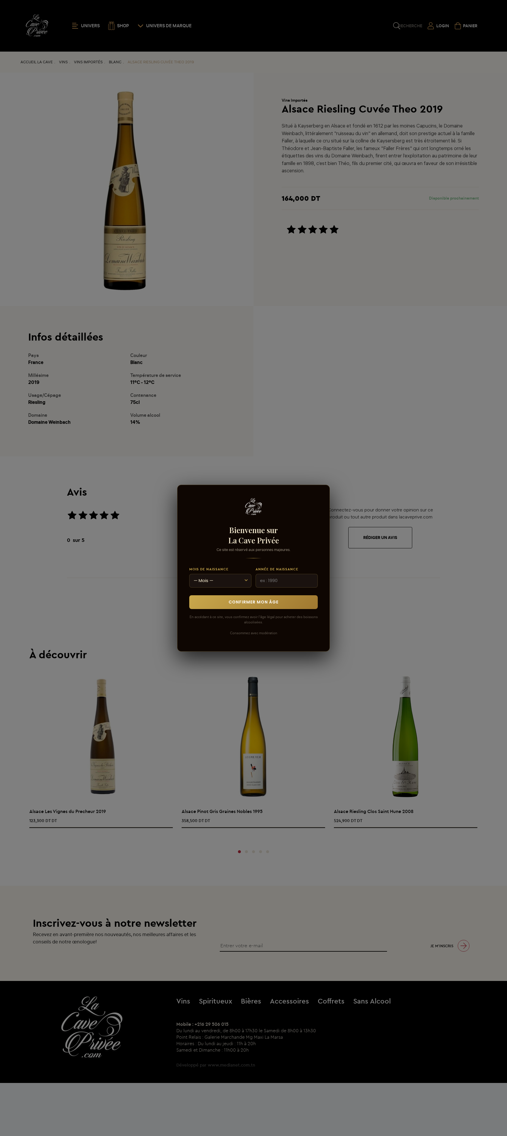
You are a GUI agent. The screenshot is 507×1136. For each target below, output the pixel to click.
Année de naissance (277, 569)
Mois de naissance (209, 569)
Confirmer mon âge (253, 602)
